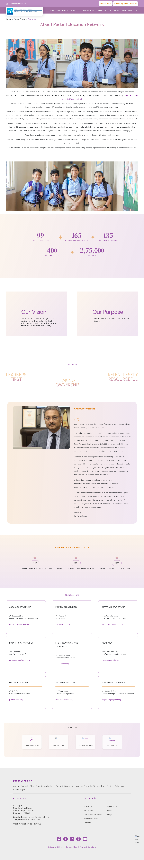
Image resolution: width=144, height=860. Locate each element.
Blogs (109, 814)
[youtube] (85, 839)
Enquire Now (105, 3)
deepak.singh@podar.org (111, 700)
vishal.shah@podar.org (64, 700)
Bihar (32, 786)
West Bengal (19, 789)
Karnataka (69, 786)
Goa (52, 786)
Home (52, 10)
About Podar (61, 10)
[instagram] (78, 839)
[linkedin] (72, 839)
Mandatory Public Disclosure (125, 3)
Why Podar (75, 10)
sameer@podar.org (62, 624)
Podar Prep (114, 10)
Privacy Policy (71, 847)
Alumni (123, 10)
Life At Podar (101, 10)
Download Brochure (18, 3)
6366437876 (34, 819)
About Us (88, 806)
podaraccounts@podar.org (19, 624)
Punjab (110, 786)
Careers (87, 822)
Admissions (87, 10)
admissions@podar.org (39, 817)
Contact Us (132, 10)
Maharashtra (99, 786)
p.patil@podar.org (16, 700)
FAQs (109, 810)
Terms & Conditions (88, 847)
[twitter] (65, 839)
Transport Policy (91, 818)
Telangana (120, 786)
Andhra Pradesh (20, 786)
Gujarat (59, 786)
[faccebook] (59, 839)
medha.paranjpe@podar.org (113, 624)
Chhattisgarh (42, 786)
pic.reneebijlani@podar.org (19, 660)
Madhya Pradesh (84, 786)
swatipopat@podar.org (110, 660)
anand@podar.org (62, 664)
